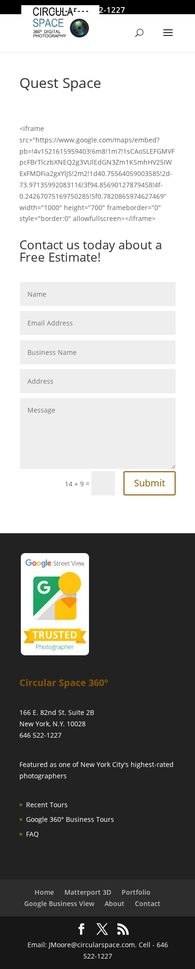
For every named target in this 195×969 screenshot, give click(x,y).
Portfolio (136, 892)
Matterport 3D (87, 892)
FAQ (32, 833)
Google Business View (59, 903)
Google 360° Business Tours (70, 819)
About (114, 903)
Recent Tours (47, 804)
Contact (147, 903)
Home (44, 892)
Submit (149, 482)
